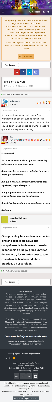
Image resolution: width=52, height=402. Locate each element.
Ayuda (8, 358)
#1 (50, 110)
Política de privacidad (31, 353)
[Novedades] (43, 12)
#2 (49, 149)
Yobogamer (10, 86)
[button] (3, 12)
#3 (49, 227)
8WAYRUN (39, 368)
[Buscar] (48, 12)
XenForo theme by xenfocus (27, 371)
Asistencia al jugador (17, 341)
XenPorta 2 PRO (15, 368)
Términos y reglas (12, 353)
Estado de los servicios (33, 344)
